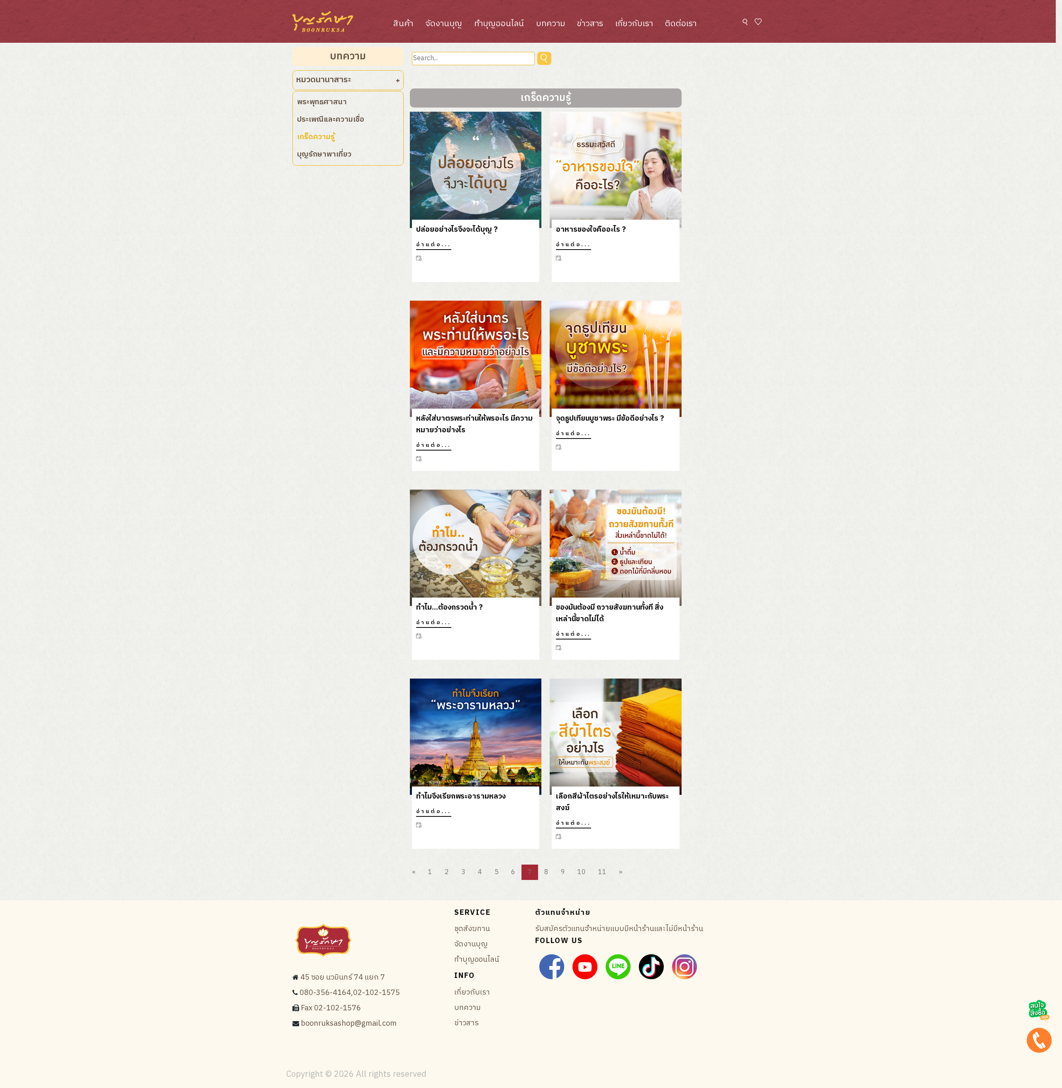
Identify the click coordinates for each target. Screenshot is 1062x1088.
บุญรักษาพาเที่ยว (324, 154)
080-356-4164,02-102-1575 (350, 993)
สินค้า (403, 24)
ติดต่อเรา (681, 24)
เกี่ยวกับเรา (634, 24)
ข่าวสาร (590, 24)
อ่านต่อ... (433, 244)
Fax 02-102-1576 (331, 1008)
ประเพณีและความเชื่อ (330, 119)
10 (581, 872)
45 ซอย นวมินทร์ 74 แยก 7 (342, 977)
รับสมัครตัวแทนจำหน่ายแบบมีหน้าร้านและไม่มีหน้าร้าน (619, 929)
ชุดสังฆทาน (472, 929)
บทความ (550, 24)
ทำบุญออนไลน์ (499, 24)
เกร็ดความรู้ (316, 137)
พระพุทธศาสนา (322, 102)
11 (602, 872)
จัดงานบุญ (443, 24)
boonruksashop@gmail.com (349, 1023)
